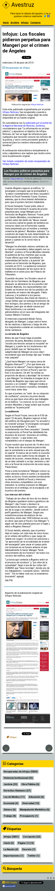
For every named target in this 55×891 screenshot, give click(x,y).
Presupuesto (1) (29, 816)
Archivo (15, 22)
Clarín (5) (9, 843)
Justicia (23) (10, 784)
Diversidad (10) (30, 803)
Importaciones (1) (13, 855)
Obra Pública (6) (30, 784)
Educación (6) (36, 797)
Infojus (25, 22)
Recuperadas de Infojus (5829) (21, 771)
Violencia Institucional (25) (18, 778)
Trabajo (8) (10, 816)
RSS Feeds (11, 882)
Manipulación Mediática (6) (34, 809)
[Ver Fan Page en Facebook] (48, 16)
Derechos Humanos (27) (17, 790)
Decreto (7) (28, 849)
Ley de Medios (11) (14, 797)
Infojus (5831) (11, 836)
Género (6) (10, 809)
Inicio (6, 22)
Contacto (35, 22)
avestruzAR (10, 886)
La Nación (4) (11, 849)
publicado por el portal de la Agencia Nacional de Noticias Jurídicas (27, 124)
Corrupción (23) (31, 836)
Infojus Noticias (10, 112)
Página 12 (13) (26, 843)
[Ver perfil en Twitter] (45, 16)
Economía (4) (11, 803)
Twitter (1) (33, 855)
